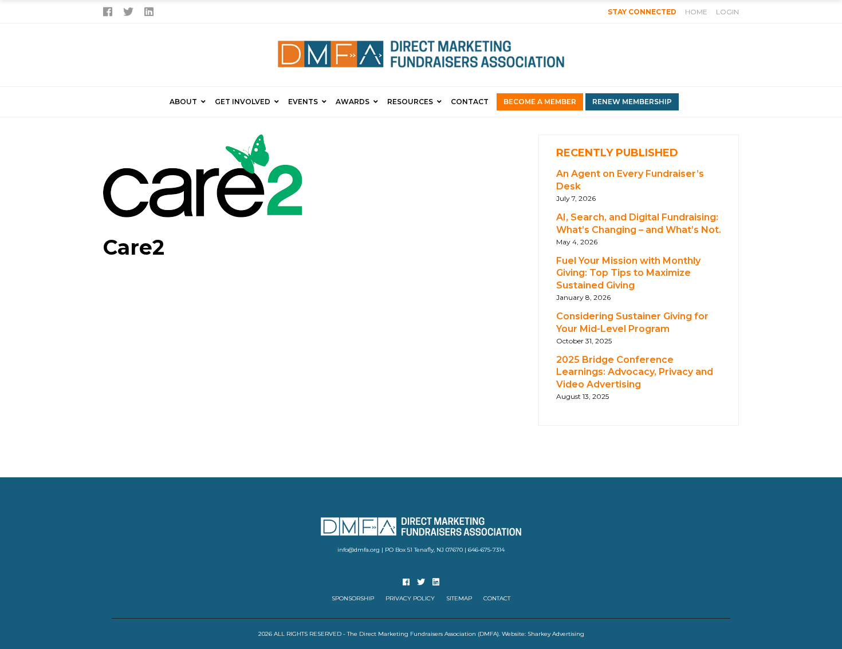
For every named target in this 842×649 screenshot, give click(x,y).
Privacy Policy (410, 598)
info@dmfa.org (358, 549)
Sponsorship (353, 598)
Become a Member (539, 101)
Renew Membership (632, 101)
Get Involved (242, 101)
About (183, 101)
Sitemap (459, 598)
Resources (410, 101)
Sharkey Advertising (556, 634)
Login (727, 11)
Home (696, 11)
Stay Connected (642, 11)
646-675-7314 (486, 549)
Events (303, 101)
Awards (352, 101)
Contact (470, 101)
